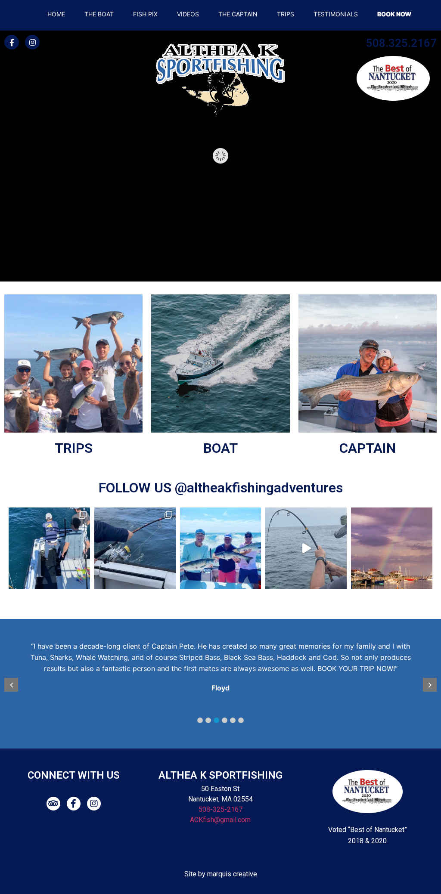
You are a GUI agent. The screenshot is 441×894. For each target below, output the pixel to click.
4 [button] (224, 720)
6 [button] (241, 720)
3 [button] (216, 720)
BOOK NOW (394, 14)
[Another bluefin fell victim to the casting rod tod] (49, 548)
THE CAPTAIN (238, 14)
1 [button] (200, 720)
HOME (56, 14)
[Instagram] (32, 42)
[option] (225, 668)
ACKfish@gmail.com (220, 820)
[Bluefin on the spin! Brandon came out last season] (135, 548)
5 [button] (233, 720)
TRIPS (285, 14)
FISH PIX (145, 14)
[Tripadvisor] (53, 803)
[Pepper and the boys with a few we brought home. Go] (220, 548)
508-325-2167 (220, 809)
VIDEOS (188, 14)
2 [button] (208, 720)
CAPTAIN (367, 448)
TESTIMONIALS (336, 14)
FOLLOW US (137, 487)
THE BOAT (99, 14)
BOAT (220, 448)
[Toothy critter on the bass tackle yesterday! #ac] (306, 548)
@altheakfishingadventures (259, 487)
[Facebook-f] (11, 42)
